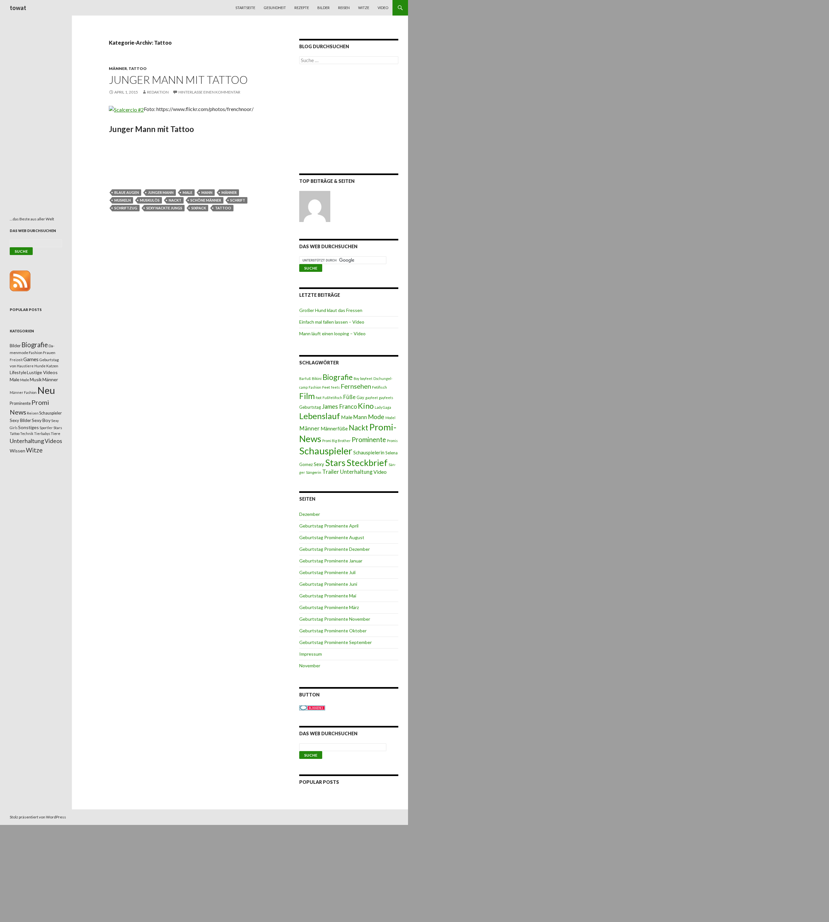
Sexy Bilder (20, 420)
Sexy (319, 464)
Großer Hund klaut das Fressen (330, 310)
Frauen (49, 352)
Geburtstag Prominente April (328, 525)
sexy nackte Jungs (164, 208)
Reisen (344, 8)
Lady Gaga (383, 407)
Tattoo (138, 68)
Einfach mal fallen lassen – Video (331, 322)
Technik (26, 433)
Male (187, 192)
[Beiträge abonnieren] (20, 280)
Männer (118, 68)
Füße (349, 397)
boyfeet (366, 378)
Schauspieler (325, 450)
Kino (366, 405)
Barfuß (305, 378)
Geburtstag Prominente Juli (327, 572)
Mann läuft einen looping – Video (332, 333)
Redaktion (158, 92)
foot (319, 397)
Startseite (245, 8)
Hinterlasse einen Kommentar (209, 92)
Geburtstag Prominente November (334, 619)
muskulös (150, 200)
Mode (376, 416)
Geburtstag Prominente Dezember (334, 549)
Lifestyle (18, 372)
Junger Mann (161, 192)
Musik (36, 379)
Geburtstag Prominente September (335, 642)
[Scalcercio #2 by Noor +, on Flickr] (126, 109)
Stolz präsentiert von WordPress (38, 817)
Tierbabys (42, 433)
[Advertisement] (348, 120)
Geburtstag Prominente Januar (330, 560)
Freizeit (16, 360)
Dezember (309, 514)
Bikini (317, 378)
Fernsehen (356, 386)
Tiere (55, 433)
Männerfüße (334, 428)
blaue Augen (126, 192)
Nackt (175, 200)
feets (335, 387)
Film (307, 396)
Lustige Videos (42, 372)
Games (31, 359)
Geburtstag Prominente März (329, 607)
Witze (363, 8)
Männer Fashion (23, 392)
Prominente (369, 439)
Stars (335, 462)
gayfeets (386, 397)
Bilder (323, 8)
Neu (46, 390)
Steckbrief (367, 462)
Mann (206, 192)
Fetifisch (379, 387)
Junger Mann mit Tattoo (178, 79)
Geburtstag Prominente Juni (328, 584)
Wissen (17, 450)
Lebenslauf (319, 416)
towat (18, 7)
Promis (392, 441)
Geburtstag (310, 407)
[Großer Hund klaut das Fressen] (314, 206)
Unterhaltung (356, 472)
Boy (356, 378)
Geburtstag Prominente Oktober (333, 630)
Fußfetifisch (332, 397)
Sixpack (198, 208)
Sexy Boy (41, 420)
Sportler (46, 428)
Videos (53, 441)
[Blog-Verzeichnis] (312, 707)
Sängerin (313, 472)
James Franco (339, 406)
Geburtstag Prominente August (331, 537)
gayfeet (371, 397)
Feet (326, 387)
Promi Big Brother (336, 441)
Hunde (40, 366)
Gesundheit (275, 8)
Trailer (330, 471)
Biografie (338, 377)
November (309, 665)
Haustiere (25, 366)
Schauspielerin (368, 452)
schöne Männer (205, 200)
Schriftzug (125, 208)
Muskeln (122, 200)
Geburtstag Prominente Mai (327, 595)
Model (390, 418)
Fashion (315, 387)
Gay (360, 397)
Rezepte (301, 8)
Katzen (52, 365)
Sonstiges (28, 427)
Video (383, 8)
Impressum (310, 654)
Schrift (237, 200)
